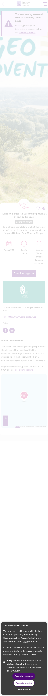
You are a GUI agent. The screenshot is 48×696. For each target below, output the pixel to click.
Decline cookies (24, 689)
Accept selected (24, 683)
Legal (25, 642)
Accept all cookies (24, 676)
